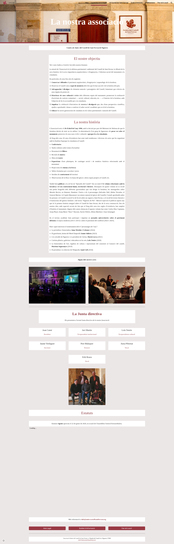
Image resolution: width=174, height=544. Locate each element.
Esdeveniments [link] (137, 3)
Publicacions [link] (150, 3)
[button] (171, 2)
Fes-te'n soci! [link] (163, 3)
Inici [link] (86, 3)
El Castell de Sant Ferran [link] (119, 3)
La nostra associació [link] (99, 3)
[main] (87, 22)
